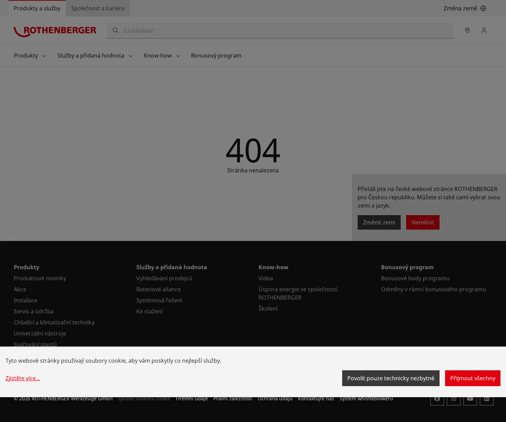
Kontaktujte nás (316, 398)
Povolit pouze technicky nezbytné (390, 378)
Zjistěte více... (23, 378)
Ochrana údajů (275, 398)
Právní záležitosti (232, 398)
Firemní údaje (192, 398)
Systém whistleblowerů (366, 398)
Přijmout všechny (472, 378)
